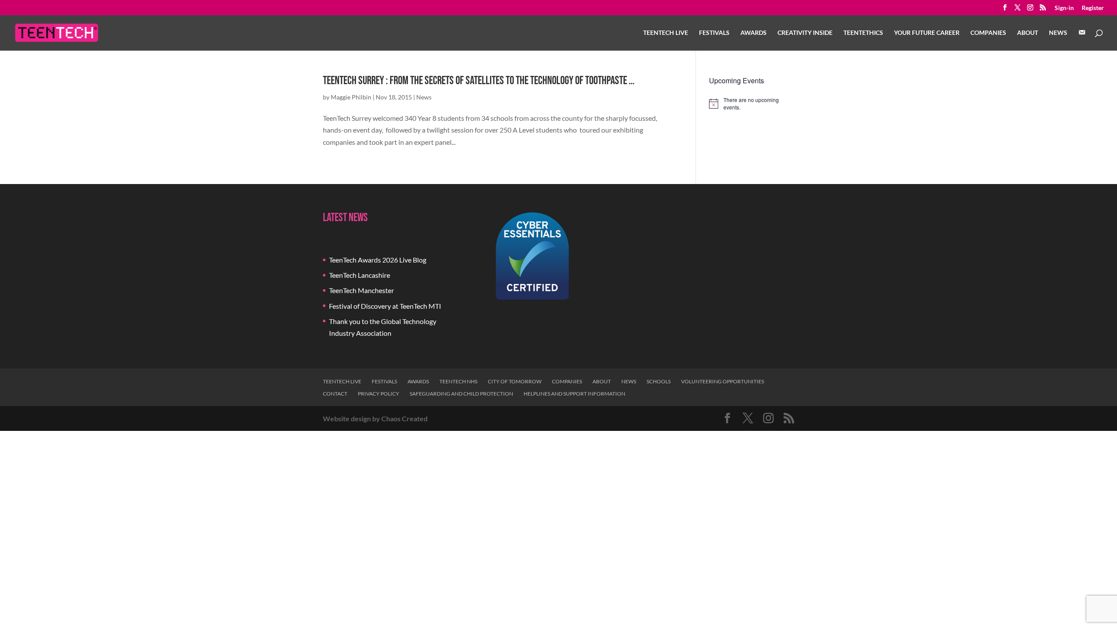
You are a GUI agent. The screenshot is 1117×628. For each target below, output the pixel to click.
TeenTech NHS (458, 381)
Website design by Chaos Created (375, 418)
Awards (753, 33)
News (1058, 33)
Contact (335, 393)
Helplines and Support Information (574, 393)
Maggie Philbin (351, 97)
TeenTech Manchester (361, 290)
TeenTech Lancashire (359, 275)
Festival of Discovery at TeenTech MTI (385, 306)
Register (1093, 8)
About (1027, 33)
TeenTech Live (665, 33)
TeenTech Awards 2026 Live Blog (377, 260)
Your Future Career (926, 33)
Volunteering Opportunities (722, 381)
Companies (988, 33)
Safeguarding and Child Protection (461, 393)
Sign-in (1064, 8)
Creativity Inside (805, 33)
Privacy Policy (378, 393)
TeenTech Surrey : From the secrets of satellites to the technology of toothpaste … (478, 81)
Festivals (714, 33)
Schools (659, 381)
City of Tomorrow (514, 381)
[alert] (751, 103)
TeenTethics (863, 33)
